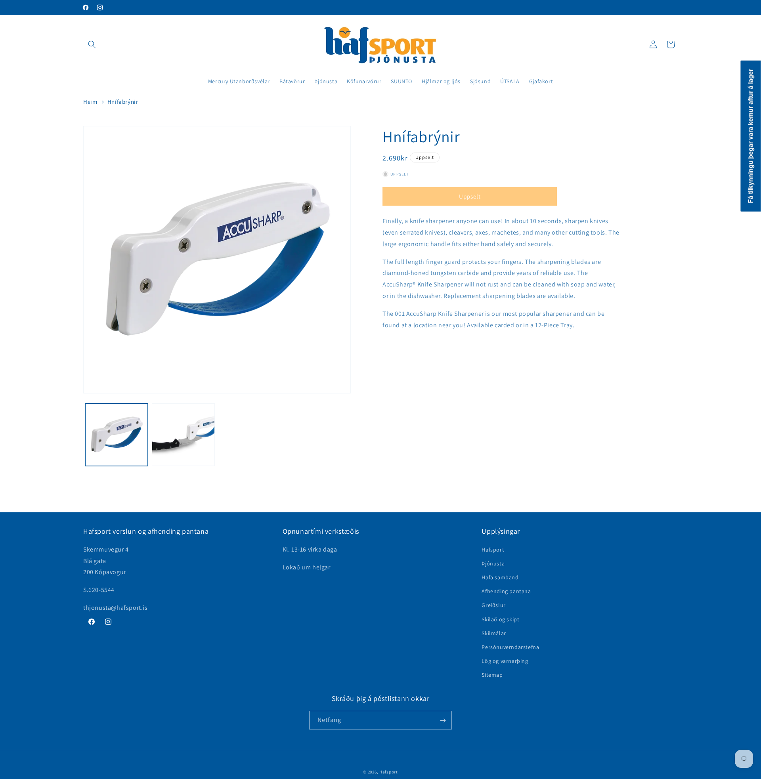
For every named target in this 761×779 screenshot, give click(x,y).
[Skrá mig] (442, 720)
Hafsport (493, 549)
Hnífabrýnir (122, 101)
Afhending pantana (506, 591)
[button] (92, 44)
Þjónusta (493, 563)
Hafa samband (500, 577)
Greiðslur (493, 605)
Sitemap (492, 674)
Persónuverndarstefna (510, 647)
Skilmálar (494, 632)
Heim (90, 101)
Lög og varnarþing (505, 660)
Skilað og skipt (500, 618)
